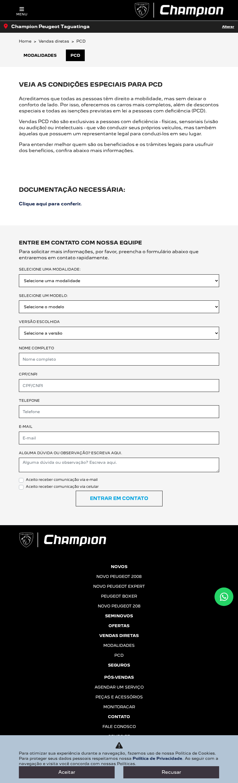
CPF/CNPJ (28, 374)
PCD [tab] (75, 55)
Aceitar (66, 772)
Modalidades (119, 645)
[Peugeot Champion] (178, 10)
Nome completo (36, 348)
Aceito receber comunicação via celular (62, 486)
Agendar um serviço (119, 687)
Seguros (119, 665)
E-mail (26, 426)
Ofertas (119, 625)
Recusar (171, 772)
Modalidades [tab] (40, 55)
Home (25, 41)
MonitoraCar (119, 706)
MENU (21, 14)
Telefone (29, 400)
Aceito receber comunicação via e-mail (62, 479)
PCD (119, 655)
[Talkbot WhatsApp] (223, 596)
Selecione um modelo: (43, 295)
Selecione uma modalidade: (50, 269)
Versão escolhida (39, 322)
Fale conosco (119, 726)
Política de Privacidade (157, 758)
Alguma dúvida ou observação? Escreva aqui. (70, 453)
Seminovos (119, 616)
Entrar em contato (119, 498)
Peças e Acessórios (119, 697)
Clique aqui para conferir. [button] (50, 204)
